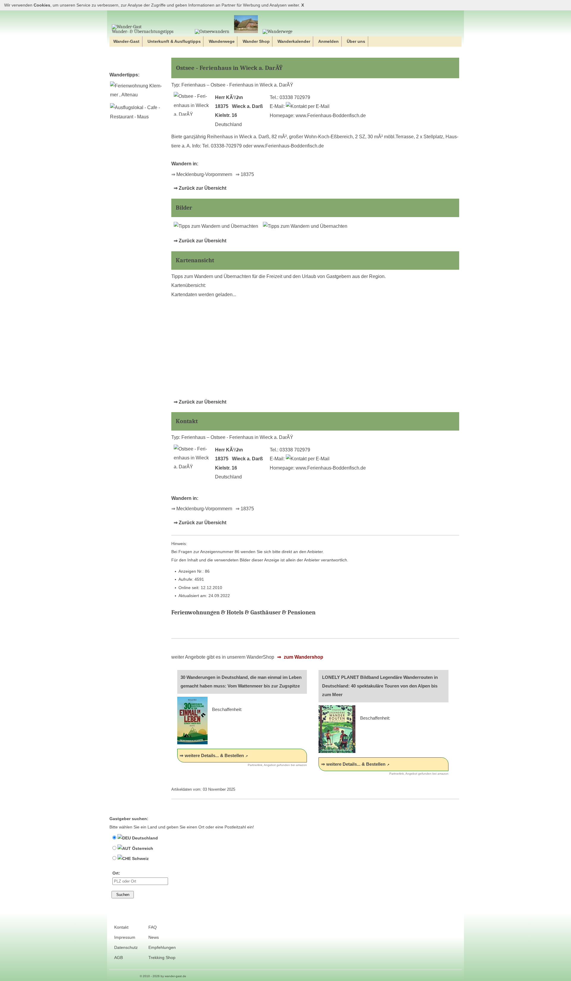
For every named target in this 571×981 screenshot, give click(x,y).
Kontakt (121, 927)
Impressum (124, 937)
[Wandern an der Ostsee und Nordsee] (212, 31)
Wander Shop (256, 41)
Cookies (42, 5)
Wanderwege (222, 41)
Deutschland (144, 838)
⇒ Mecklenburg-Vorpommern (201, 174)
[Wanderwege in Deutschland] (277, 31)
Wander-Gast (126, 41)
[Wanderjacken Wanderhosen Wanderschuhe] (246, 24)
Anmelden (328, 41)
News (153, 937)
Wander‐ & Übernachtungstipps (142, 31)
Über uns (356, 41)
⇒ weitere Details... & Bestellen (212, 755)
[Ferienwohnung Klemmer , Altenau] (136, 94)
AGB (118, 957)
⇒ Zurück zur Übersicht (200, 188)
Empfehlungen (162, 947)
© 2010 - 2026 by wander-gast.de (163, 976)
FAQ (152, 927)
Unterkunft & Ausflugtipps (174, 41)
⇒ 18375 (245, 174)
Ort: (116, 873)
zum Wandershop (303, 657)
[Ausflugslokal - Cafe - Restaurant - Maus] (136, 116)
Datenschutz (126, 947)
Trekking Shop (161, 957)
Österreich (142, 848)
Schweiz (140, 858)
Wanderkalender (293, 41)
